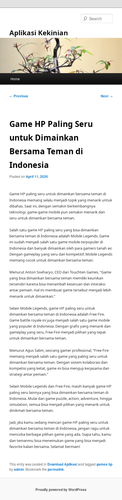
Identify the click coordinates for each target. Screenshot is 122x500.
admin (19, 469)
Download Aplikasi (62, 464)
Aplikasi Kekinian (38, 32)
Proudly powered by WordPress (61, 489)
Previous (18, 95)
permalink (56, 469)
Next (107, 95)
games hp (104, 464)
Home (15, 78)
